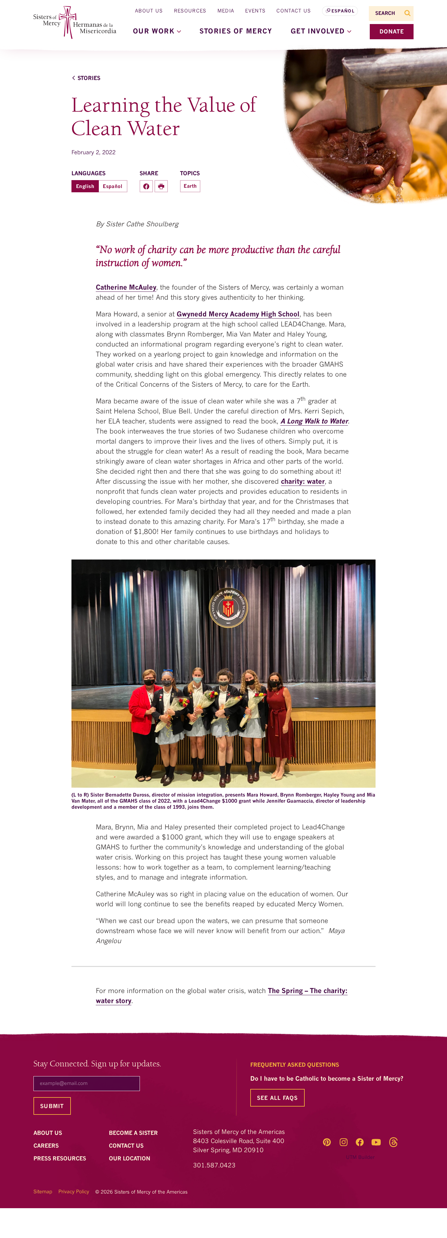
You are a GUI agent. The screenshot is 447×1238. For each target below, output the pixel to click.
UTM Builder (360, 1157)
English (85, 186)
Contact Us (293, 11)
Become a (134, 1133)
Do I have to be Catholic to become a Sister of (327, 1079)
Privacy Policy (73, 1192)
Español (343, 11)
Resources (190, 11)
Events (255, 11)
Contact (127, 1146)
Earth (190, 186)
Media (225, 11)
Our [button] (155, 31)
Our (130, 1159)
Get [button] (319, 31)
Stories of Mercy (235, 31)
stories (89, 78)
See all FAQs (277, 1098)
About (48, 1133)
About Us (149, 11)
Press (60, 1159)
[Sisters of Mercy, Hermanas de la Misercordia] (71, 22)
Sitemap (42, 1192)
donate (391, 32)
